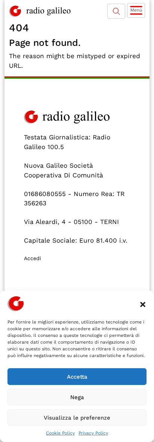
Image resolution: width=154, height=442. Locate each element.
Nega (77, 397)
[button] (143, 303)
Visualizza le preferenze (77, 417)
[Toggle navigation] (136, 10)
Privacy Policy (93, 433)
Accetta (77, 376)
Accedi (32, 258)
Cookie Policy (60, 433)
